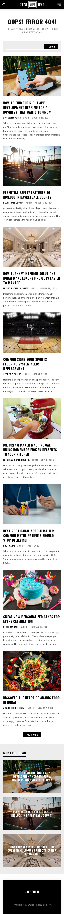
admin (26, 117)
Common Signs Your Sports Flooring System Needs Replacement (25, 364)
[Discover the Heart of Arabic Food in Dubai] (32, 671)
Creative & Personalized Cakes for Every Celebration (31, 619)
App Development (12, 118)
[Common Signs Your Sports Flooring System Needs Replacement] (32, 332)
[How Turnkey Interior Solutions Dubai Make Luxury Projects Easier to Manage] (32, 247)
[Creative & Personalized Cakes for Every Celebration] (32, 590)
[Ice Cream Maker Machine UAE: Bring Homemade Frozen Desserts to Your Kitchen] (32, 418)
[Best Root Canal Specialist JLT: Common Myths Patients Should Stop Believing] (32, 504)
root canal (9, 546)
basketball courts (13, 203)
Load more (30, 734)
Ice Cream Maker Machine (16, 460)
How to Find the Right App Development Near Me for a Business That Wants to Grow (27, 107)
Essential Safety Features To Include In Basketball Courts (27, 195)
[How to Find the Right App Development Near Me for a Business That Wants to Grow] (32, 76)
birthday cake (10, 627)
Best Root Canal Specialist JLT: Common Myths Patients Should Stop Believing (28, 535)
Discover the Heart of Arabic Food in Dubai (31, 700)
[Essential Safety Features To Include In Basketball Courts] (32, 166)
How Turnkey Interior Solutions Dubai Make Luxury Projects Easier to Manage (31, 278)
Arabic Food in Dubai (14, 708)
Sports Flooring (12, 374)
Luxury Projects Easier (15, 288)
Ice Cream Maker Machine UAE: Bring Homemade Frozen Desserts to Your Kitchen (30, 450)
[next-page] (55, 765)
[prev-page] (49, 765)
